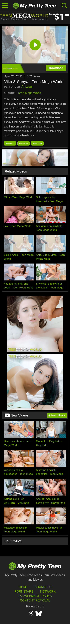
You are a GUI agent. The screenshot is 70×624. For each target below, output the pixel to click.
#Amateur (10, 143)
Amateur (27, 86)
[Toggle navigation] (5, 5)
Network (48, 591)
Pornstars (24, 591)
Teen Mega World (29, 93)
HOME (23, 587)
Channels (43, 587)
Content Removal (35, 600)
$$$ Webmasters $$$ (35, 596)
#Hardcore (37, 143)
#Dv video (23, 143)
